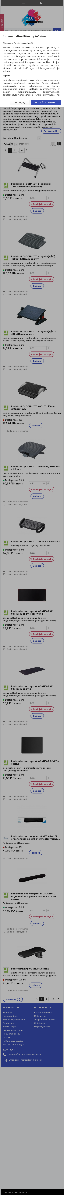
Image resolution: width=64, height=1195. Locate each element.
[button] (20, 102)
